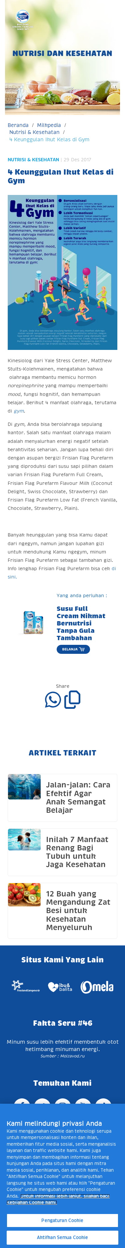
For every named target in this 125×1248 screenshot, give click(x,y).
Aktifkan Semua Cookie (62, 1237)
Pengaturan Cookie (62, 1220)
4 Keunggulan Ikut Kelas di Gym (49, 139)
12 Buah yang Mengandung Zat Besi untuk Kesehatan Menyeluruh (78, 910)
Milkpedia (49, 125)
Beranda (18, 125)
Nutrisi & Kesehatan (34, 132)
